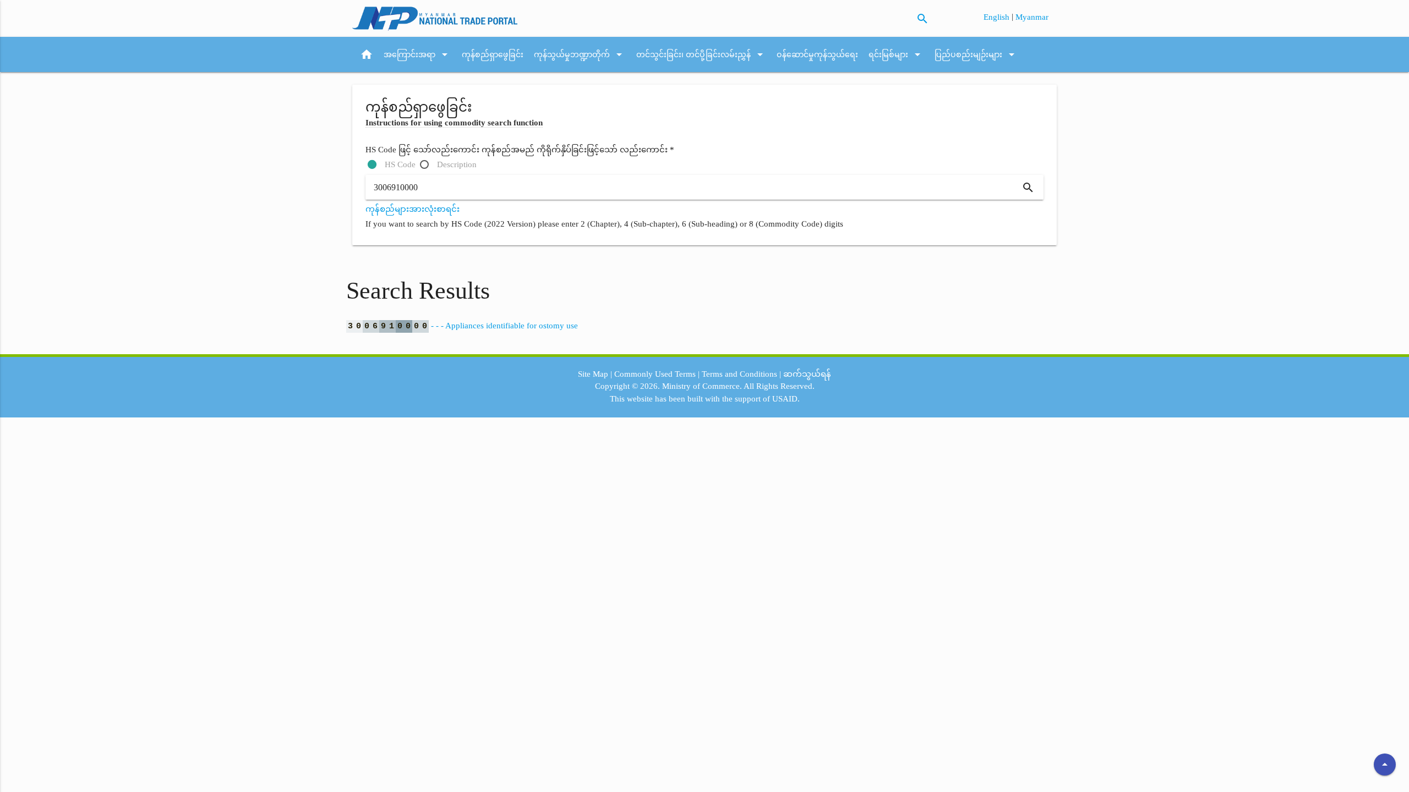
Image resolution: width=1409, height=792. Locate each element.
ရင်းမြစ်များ (896, 54)
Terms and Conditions (739, 374)
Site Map (593, 374)
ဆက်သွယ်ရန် (807, 374)
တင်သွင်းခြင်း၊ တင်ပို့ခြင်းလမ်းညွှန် (701, 54)
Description (457, 164)
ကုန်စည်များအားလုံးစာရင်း (412, 209)
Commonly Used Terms (655, 374)
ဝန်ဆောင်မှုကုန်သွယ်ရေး (817, 54)
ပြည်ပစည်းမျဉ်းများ (976, 54)
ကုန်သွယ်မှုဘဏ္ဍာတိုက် (580, 54)
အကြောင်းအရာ (417, 54)
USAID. (786, 398)
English (998, 17)
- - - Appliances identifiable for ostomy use (463, 325)
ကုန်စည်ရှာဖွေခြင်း (492, 54)
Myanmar (1031, 17)
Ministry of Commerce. (702, 386)
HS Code (400, 164)
